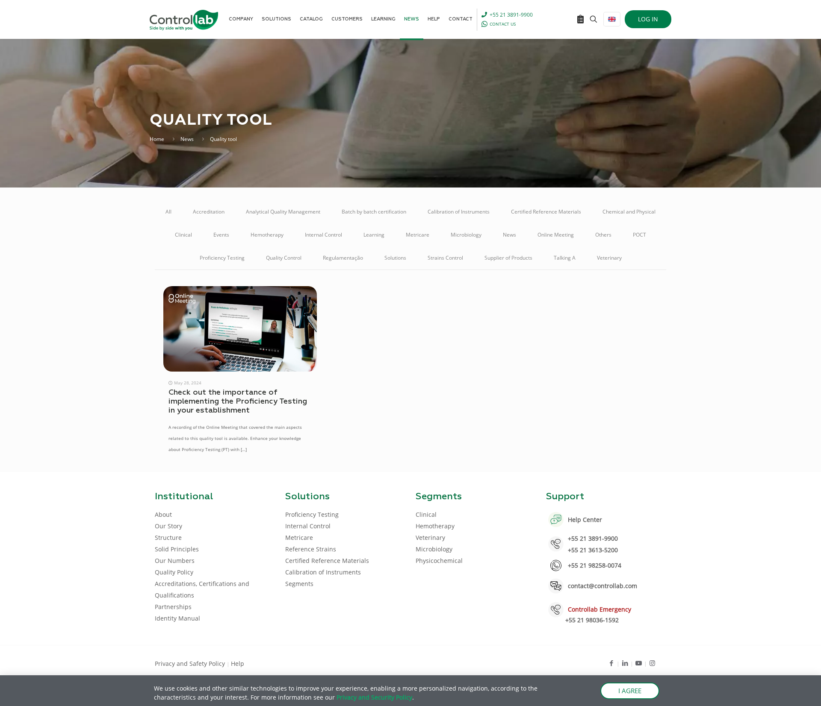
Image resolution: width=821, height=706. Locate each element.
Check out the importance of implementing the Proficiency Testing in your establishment (237, 401)
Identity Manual (177, 618)
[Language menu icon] (611, 19)
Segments (299, 584)
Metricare (417, 234)
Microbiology (466, 234)
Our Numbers (175, 561)
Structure (168, 537)
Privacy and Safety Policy (191, 663)
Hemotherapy (267, 234)
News (187, 139)
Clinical (183, 234)
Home (157, 139)
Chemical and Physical (629, 211)
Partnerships (173, 607)
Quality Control (283, 257)
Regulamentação (343, 257)
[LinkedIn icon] (625, 663)
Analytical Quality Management (283, 211)
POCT (639, 234)
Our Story (168, 526)
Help (237, 663)
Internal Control (323, 234)
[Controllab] (184, 19)
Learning (373, 234)
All (168, 211)
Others (603, 234)
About (163, 514)
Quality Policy (174, 572)
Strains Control (445, 257)
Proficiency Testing (222, 257)
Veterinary (609, 257)
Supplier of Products (508, 257)
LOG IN (648, 19)
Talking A (565, 257)
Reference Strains (310, 549)
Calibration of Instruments (459, 211)
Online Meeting (555, 234)
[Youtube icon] (638, 663)
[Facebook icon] (611, 663)
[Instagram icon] (652, 663)
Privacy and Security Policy (374, 697)
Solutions (395, 257)
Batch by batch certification (374, 211)
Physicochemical (439, 561)
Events (221, 234)
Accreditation (208, 211)
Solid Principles (177, 549)
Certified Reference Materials (546, 211)
